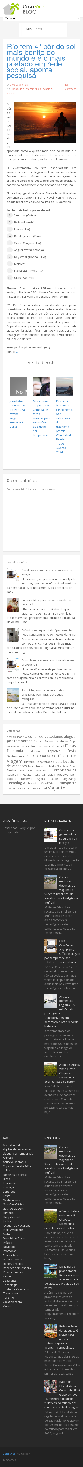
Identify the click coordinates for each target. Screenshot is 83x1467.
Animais (39, 741)
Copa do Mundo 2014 (17, 1166)
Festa (71, 750)
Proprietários (65, 770)
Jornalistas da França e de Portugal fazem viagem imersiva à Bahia (17, 413)
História (29, 762)
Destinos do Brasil (51, 746)
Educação (36, 751)
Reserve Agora (33, 779)
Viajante (11, 93)
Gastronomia (15, 756)
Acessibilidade (15, 737)
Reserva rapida (44, 774)
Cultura (32, 746)
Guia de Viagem (25, 89)
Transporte (66, 782)
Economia (15, 750)
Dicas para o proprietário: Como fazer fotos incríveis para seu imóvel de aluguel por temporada (41, 418)
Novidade (26, 770)
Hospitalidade (45, 762)
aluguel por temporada (18, 1153)
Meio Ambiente (38, 766)
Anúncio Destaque (57, 741)
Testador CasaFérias (41, 783)
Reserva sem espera (17, 1268)
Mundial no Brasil (66, 766)
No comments (70, 89)
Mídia (38, 89)
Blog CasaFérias (19, 84)
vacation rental (34, 788)
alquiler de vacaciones (44, 736)
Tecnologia (48, 89)
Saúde (54, 779)
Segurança (69, 779)
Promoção (42, 770)
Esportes (54, 751)
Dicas (14, 89)
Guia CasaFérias (41, 756)
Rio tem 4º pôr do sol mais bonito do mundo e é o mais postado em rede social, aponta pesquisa (41, 60)
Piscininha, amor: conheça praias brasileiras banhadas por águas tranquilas (43, 694)
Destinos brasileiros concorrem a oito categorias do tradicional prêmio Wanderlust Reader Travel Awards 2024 (64, 426)
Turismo (14, 788)
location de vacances (16, 1225)
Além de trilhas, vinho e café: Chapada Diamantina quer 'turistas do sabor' (62, 1073)
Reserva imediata (19, 774)
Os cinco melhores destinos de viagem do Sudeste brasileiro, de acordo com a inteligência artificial (61, 889)
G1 (18, 352)
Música (11, 770)
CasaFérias (9, 1453)
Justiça (58, 762)
